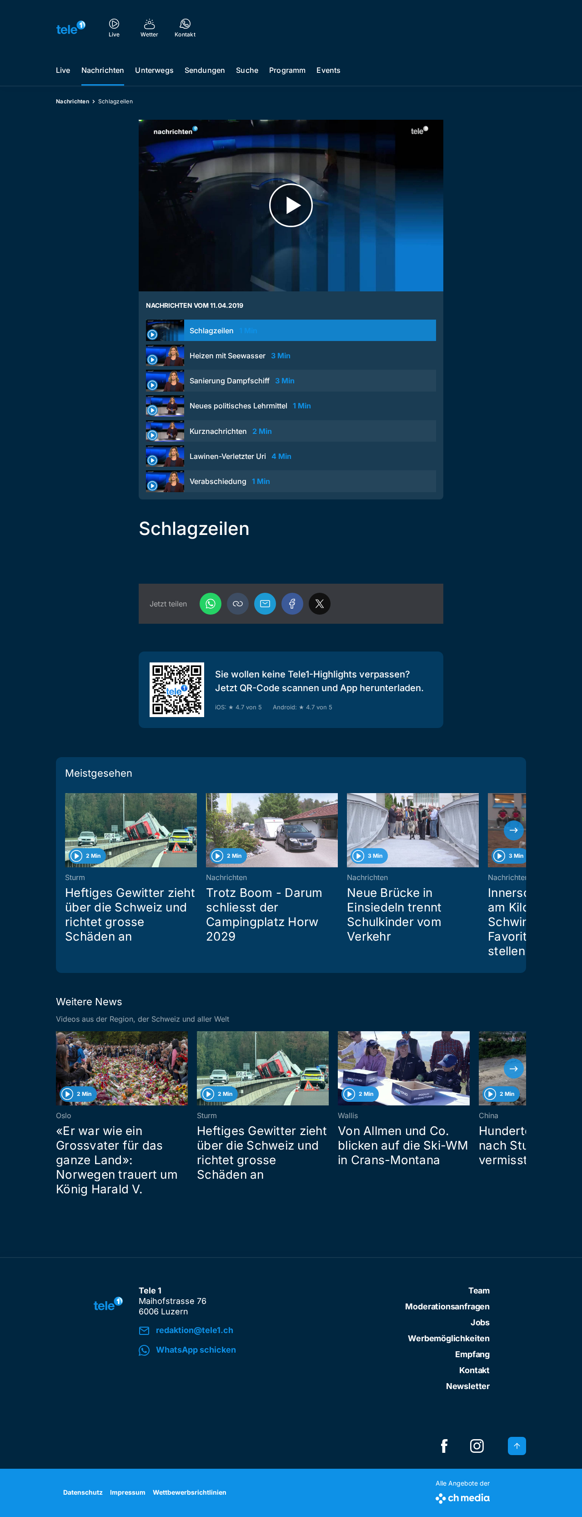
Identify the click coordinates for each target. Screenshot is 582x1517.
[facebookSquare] (444, 1446)
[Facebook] (292, 604)
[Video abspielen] (291, 205)
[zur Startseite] (70, 27)
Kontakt (474, 1370)
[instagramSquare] (477, 1446)
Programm (287, 70)
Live (63, 70)
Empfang (472, 1354)
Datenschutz (83, 1492)
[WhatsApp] (210, 604)
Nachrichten (103, 70)
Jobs (480, 1322)
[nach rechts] (514, 830)
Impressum (128, 1492)
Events (328, 70)
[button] (238, 604)
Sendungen (205, 70)
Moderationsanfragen (447, 1306)
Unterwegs (154, 70)
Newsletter (468, 1386)
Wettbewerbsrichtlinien (189, 1492)
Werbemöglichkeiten (449, 1338)
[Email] (265, 604)
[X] (320, 604)
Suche (247, 70)
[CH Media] (463, 1497)
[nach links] (68, 830)
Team (479, 1290)
